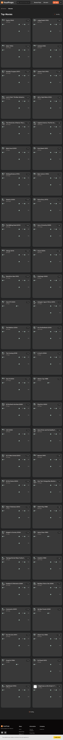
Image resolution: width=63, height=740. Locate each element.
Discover (46, 2)
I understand (57, 737)
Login (56, 2)
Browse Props (37, 2)
